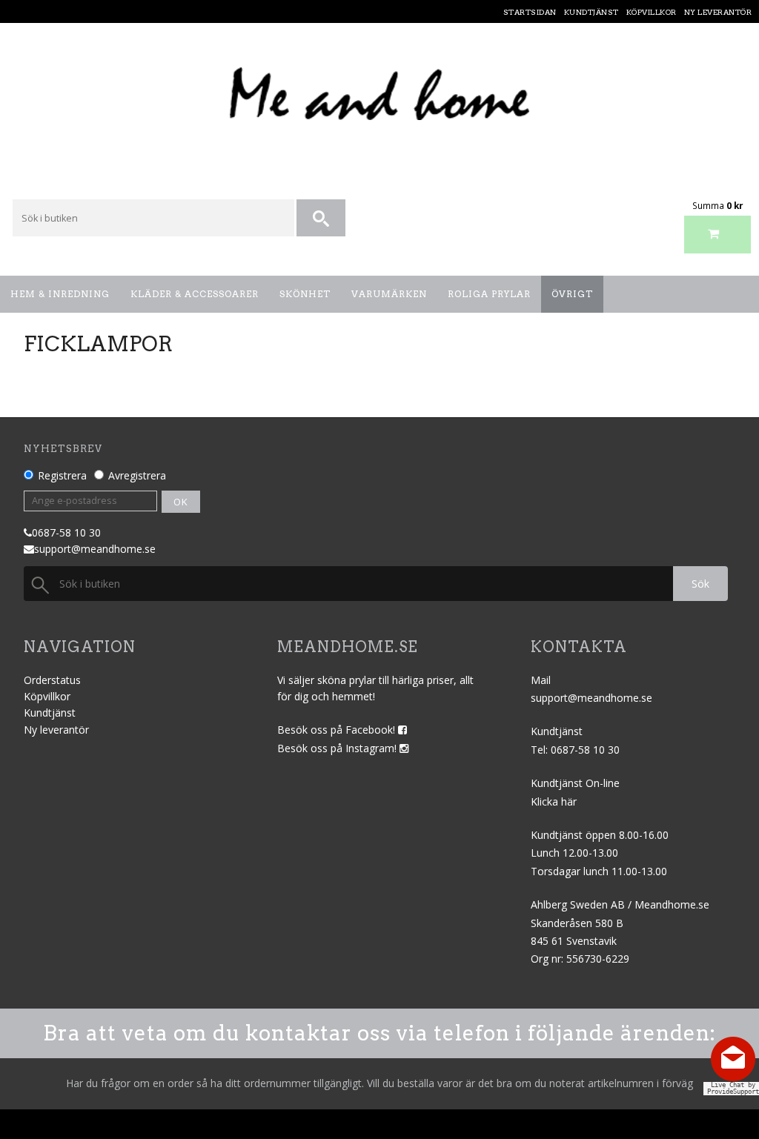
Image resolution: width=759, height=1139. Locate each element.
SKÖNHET (305, 293)
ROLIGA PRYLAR (489, 293)
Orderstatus (52, 680)
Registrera (62, 475)
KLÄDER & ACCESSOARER (194, 293)
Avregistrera (137, 475)
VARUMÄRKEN (389, 293)
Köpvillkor (47, 696)
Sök (700, 584)
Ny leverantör (56, 730)
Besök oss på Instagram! (338, 748)
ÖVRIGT (572, 293)
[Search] (322, 218)
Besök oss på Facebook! (337, 730)
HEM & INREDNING (60, 293)
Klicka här (554, 801)
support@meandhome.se (95, 549)
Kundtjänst (50, 712)
